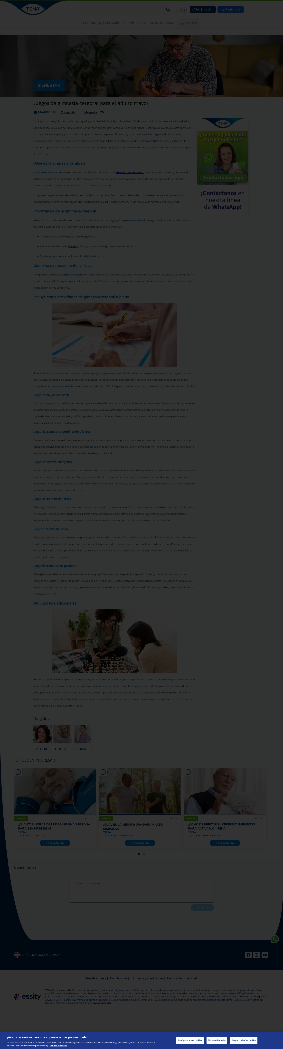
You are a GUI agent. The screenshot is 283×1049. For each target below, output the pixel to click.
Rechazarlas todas (217, 1040)
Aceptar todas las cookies (244, 1040)
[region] (141, 1040)
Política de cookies (58, 1045)
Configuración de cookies (190, 1040)
